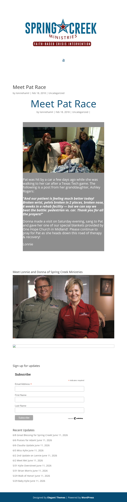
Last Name (20, 405)
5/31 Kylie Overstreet (24, 465)
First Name (20, 395)
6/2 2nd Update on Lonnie (27, 455)
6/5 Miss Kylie (20, 450)
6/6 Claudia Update (23, 445)
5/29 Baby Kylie (21, 480)
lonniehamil (22, 93)
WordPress (88, 497)
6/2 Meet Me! (20, 460)
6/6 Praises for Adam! (24, 440)
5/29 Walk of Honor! (23, 475)
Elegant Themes (56, 497)
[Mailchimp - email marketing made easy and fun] (75, 419)
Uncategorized (56, 93)
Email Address (23, 384)
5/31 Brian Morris (22, 470)
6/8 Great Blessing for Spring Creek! (32, 435)
